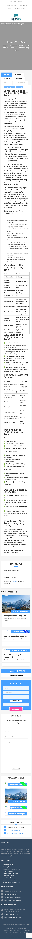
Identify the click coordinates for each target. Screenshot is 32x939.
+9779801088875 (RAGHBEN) (12, 897)
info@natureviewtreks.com (15, 833)
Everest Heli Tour (8, 871)
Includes (7, 79)
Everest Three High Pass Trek (15, 636)
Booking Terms (7, 867)
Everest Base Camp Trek (16, 784)
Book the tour (20, 83)
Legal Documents (8, 865)
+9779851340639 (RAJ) (11, 894)
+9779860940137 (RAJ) (14, 830)
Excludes (19, 79)
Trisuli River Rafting (8, 875)
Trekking (19, 87)
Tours (8, 24)
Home (3, 24)
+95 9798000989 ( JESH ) (11, 914)
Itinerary (18, 75)
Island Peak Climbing (15, 814)
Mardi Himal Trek (8, 878)
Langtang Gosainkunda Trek (11, 882)
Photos (6, 83)
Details (6, 75)
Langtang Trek (9, 87)
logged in (14, 581)
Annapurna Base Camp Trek (15, 616)
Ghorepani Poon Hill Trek (16, 807)
